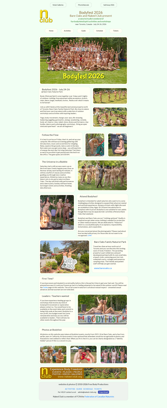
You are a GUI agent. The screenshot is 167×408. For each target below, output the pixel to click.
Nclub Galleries (58, 5)
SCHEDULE (88, 389)
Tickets (115, 31)
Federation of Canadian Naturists (99, 396)
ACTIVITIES (70, 389)
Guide (83, 31)
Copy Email (103, 392)
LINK (89, 235)
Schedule (99, 31)
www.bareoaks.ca (103, 268)
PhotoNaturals (83, 5)
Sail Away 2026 (108, 5)
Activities (67, 31)
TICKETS (98, 389)
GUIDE (79, 389)
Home (51, 31)
